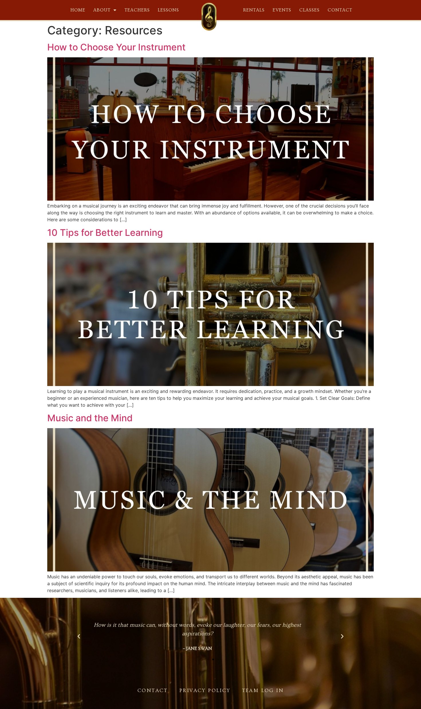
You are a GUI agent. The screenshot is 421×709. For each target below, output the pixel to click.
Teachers (137, 10)
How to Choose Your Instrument (116, 47)
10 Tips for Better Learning (105, 232)
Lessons (168, 10)
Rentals (254, 10)
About (102, 10)
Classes (309, 10)
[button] (203, 659)
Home (77, 10)
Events (282, 10)
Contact (340, 10)
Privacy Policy (205, 691)
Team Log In (263, 691)
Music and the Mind (90, 418)
